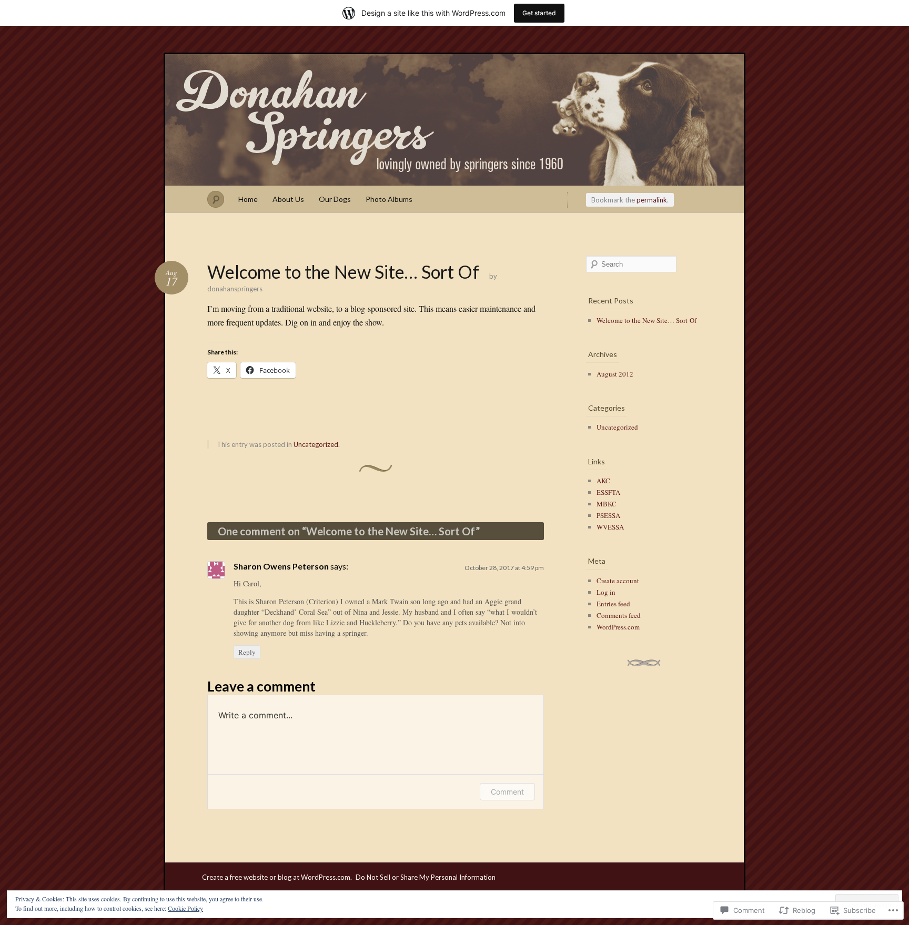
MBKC (607, 504)
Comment (507, 791)
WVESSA (610, 527)
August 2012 (615, 374)
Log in (606, 592)
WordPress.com (618, 627)
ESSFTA (608, 492)
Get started (539, 13)
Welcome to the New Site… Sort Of (646, 320)
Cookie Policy (185, 908)
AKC (603, 480)
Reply (247, 652)
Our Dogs (335, 199)
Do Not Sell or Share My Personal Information (426, 877)
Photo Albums (389, 199)
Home (248, 199)
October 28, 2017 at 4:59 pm (504, 568)
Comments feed (619, 615)
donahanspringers (454, 120)
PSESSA (608, 515)
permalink (652, 200)
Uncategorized (316, 444)
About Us (288, 199)
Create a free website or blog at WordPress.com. (277, 877)
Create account (618, 580)
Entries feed (613, 603)
